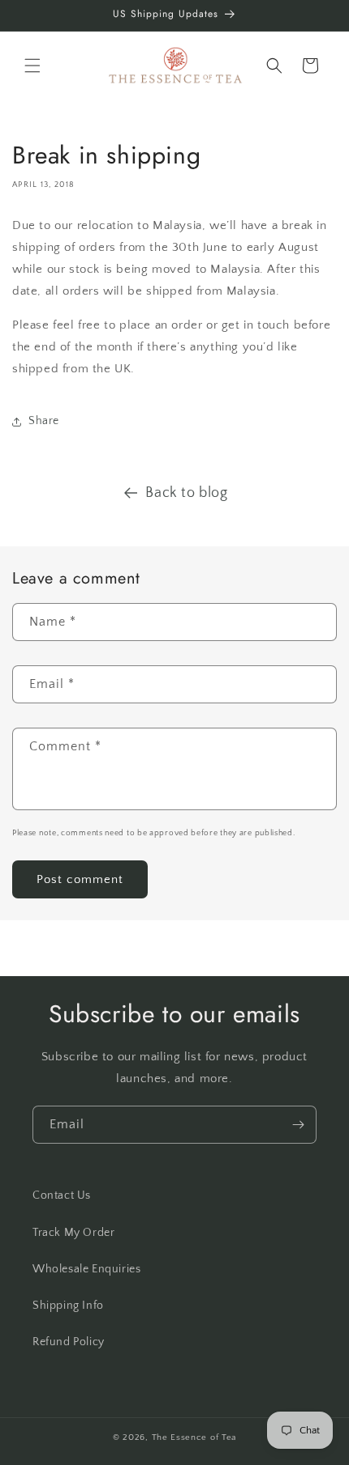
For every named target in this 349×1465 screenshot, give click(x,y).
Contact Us (61, 1195)
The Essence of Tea (194, 1437)
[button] (32, 65)
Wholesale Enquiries (86, 1269)
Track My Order (73, 1232)
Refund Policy (68, 1341)
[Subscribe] (298, 1125)
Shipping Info (68, 1305)
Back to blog (186, 493)
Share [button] (43, 420)
